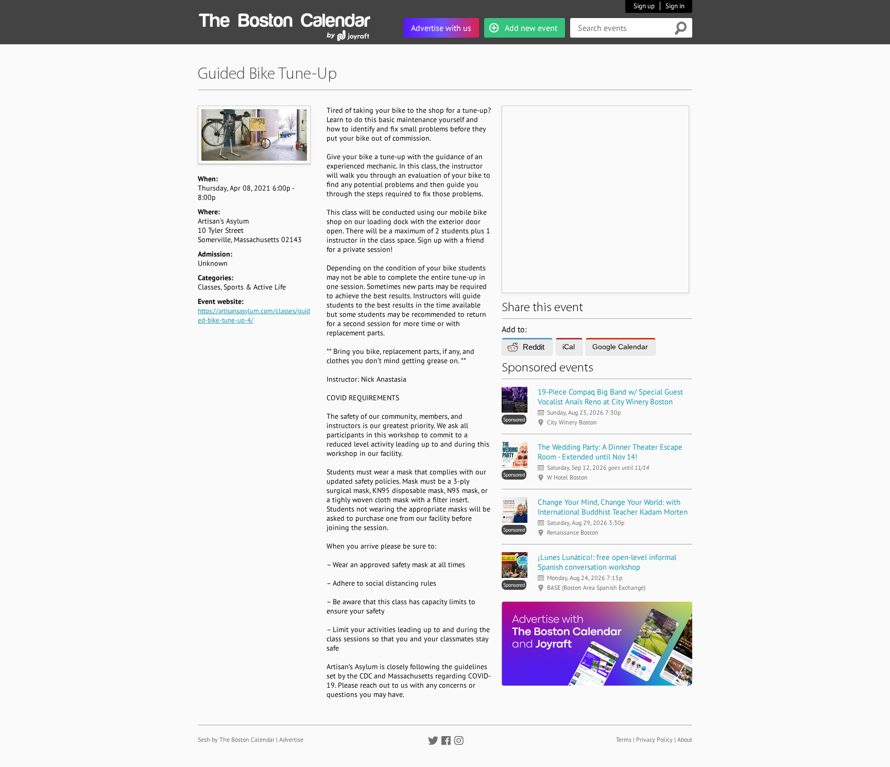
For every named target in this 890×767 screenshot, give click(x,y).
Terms (623, 739)
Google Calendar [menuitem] (620, 347)
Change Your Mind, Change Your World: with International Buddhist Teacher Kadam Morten (613, 507)
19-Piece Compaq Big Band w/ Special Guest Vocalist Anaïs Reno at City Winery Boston (610, 396)
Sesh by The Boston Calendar (236, 739)
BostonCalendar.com (284, 18)
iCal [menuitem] (568, 347)
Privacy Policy (654, 739)
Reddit (533, 347)
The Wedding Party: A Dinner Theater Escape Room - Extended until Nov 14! (610, 452)
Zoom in (253, 135)
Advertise (291, 739)
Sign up (644, 6)
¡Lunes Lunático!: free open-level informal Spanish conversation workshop (607, 562)
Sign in (674, 6)
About (684, 739)
